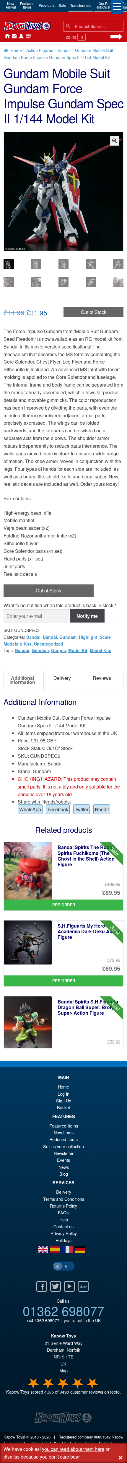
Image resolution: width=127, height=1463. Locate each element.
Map (63, 1370)
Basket (63, 1107)
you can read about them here (73, 1449)
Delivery (63, 1192)
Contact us (63, 1226)
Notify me (87, 615)
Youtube (69, 1286)
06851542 (102, 1437)
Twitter (81, 809)
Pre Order (63, 905)
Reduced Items (63, 1139)
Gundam (67, 637)
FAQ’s (63, 1212)
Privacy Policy (64, 1233)
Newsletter (64, 1153)
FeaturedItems (27, 5)
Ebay (83, 1286)
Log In (63, 1094)
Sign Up (63, 1100)
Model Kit (77, 650)
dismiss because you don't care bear (41, 1456)
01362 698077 (63, 1310)
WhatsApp (30, 809)
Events (63, 1160)
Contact (13, 36)
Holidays (63, 1240)
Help (63, 1219)
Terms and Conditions (63, 1199)
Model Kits (100, 650)
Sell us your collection (63, 1146)
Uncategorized (48, 644)
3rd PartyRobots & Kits (106, 5)
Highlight (88, 637)
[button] (114, 141)
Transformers (80, 5)
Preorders (47, 5)
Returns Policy (63, 1206)
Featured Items (63, 1125)
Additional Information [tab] (22, 680)
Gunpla (58, 650)
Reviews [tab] (102, 678)
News (27, 36)
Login (20, 36)
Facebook (58, 809)
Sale (62, 5)
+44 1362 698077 (42, 1320)
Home (6, 36)
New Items (64, 1132)
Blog (63, 1174)
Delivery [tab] (62, 678)
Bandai (64, 50)
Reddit (102, 809)
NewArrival (11, 5)
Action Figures (39, 50)
